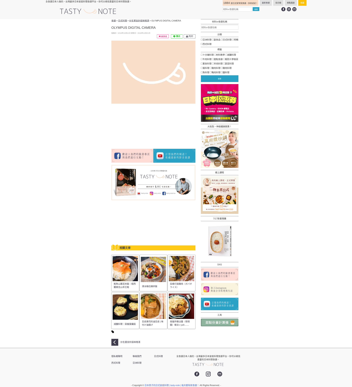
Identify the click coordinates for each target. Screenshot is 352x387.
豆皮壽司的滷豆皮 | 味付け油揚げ (152, 323)
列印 (190, 36)
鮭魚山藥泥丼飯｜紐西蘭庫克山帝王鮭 (125, 285)
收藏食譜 (163, 36)
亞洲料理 (207, 40)
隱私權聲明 (116, 356)
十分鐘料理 (208, 55)
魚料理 (206, 72)
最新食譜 (266, 3)
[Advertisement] (134, 125)
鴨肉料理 (216, 72)
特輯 (236, 40)
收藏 (302, 3)
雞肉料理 (227, 68)
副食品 (217, 40)
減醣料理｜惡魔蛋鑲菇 (125, 324)
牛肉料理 (207, 59)
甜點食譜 (218, 59)
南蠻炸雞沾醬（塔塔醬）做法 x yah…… (180, 323)
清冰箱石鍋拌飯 (149, 286)
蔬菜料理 (229, 63)
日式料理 (227, 40)
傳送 (177, 36)
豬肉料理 (216, 68)
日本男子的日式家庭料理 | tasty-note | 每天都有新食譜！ (172, 385)
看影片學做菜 (231, 59)
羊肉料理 (218, 63)
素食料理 (207, 63)
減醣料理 (231, 55)
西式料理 (207, 44)
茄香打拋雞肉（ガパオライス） (181, 285)
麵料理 (226, 72)
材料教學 (220, 55)
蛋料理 (206, 68)
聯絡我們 (137, 356)
